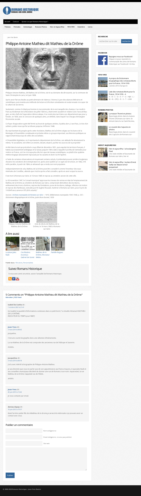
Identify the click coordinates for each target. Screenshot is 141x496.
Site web (46, 443)
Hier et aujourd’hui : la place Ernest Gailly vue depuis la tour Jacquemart (122, 164)
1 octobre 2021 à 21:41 (16, 307)
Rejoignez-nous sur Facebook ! (121, 56)
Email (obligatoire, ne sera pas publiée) (57, 437)
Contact (16, 22)
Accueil (7, 22)
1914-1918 (70, 27)
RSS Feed (17, 297)
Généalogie (27, 27)
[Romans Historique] (21, 14)
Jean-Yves (12, 327)
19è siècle (18, 263)
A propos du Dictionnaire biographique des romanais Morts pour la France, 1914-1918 (122, 81)
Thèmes (7, 27)
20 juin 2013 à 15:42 (15, 392)
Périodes (17, 27)
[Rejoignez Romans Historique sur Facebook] (13, 278)
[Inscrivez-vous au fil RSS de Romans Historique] (10, 278)
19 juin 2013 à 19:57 (15, 409)
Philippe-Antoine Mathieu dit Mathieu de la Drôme (44, 43)
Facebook (102, 53)
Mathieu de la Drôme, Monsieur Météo (43, 254)
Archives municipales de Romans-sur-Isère (28, 195)
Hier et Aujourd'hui (107, 145)
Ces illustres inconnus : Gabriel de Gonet (27, 254)
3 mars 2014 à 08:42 (15, 330)
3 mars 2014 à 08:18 (15, 361)
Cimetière (81, 27)
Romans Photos (41, 27)
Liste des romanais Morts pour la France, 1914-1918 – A (122, 93)
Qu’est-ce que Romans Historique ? (35, 22)
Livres (90, 27)
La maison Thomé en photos (120, 113)
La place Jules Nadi (11, 253)
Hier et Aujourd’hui (57, 27)
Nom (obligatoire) (49, 431)
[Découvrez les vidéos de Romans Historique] (17, 278)
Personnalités (28, 263)
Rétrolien (9, 297)
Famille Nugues (57, 252)
